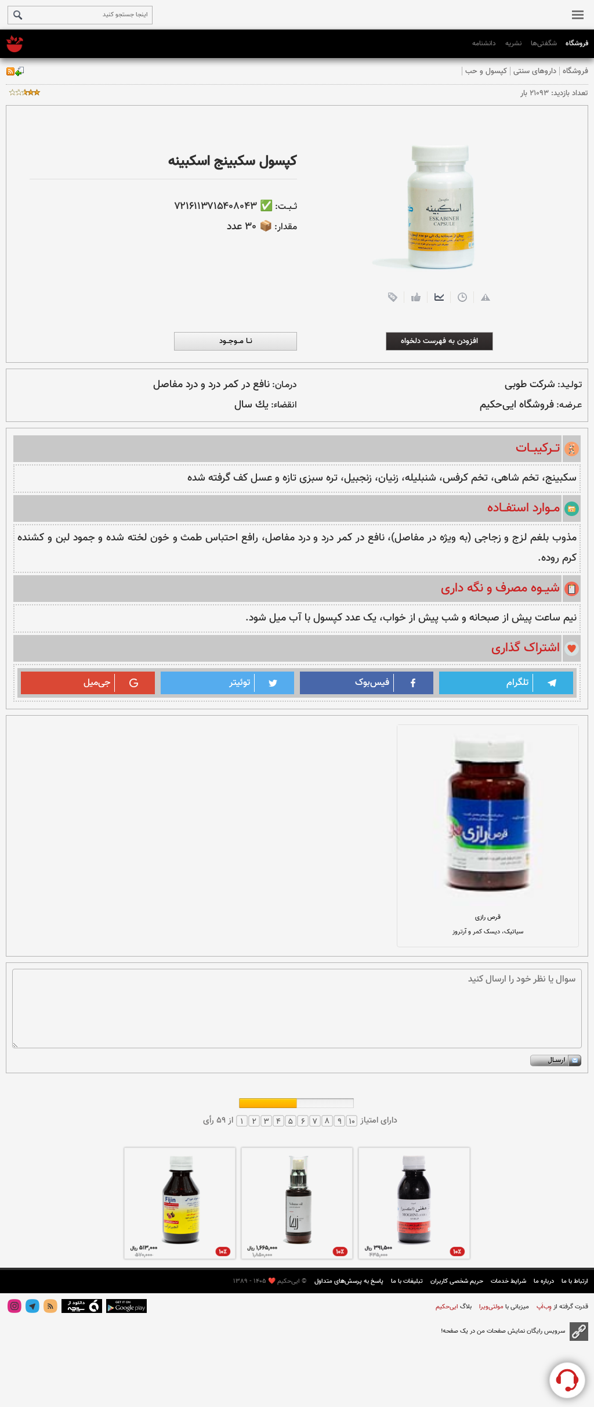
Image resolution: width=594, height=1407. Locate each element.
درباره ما (544, 1281)
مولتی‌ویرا (490, 1307)
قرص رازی (488, 917)
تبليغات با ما (407, 1281)
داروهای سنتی (534, 71)
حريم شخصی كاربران (456, 1281)
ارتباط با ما (575, 1281)
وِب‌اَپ (543, 1307)
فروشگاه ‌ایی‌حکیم (517, 405)
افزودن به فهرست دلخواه (439, 341)
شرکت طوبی (530, 385)
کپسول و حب (486, 71)
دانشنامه (484, 43)
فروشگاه (577, 43)
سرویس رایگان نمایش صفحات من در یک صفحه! (503, 1331)
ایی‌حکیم (447, 1307)
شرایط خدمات (508, 1281)
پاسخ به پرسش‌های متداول (348, 1281)
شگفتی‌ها (544, 43)
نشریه (513, 43)
